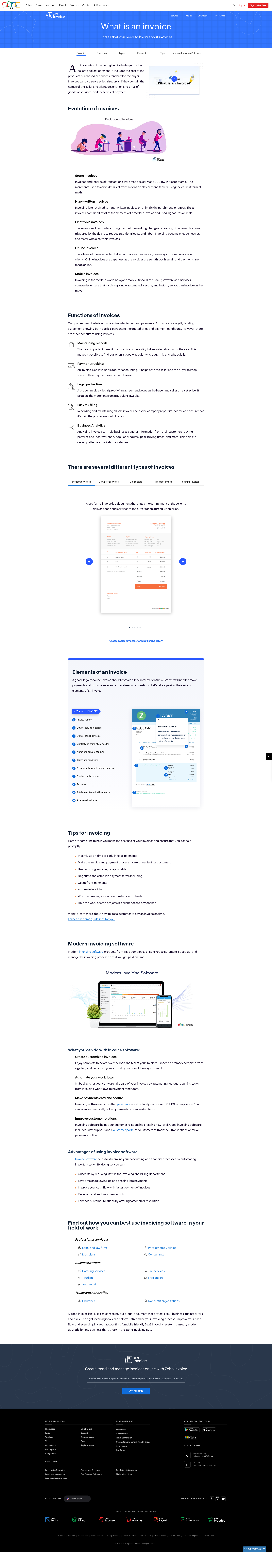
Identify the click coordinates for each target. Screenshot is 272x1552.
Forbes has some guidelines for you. (91, 919)
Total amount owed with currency (91, 792)
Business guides (87, 1437)
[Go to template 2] (132, 627)
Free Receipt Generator (55, 1474)
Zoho (11, 5)
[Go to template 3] (134, 627)
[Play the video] (174, 82)
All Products (100, 5)
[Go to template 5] (140, 627)
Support (84, 1433)
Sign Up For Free (258, 5)
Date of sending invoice (87, 736)
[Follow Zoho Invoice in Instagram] (217, 1499)
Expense (74, 5)
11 (166, 775)
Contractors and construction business (133, 1442)
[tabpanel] (136, 556)
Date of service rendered (87, 728)
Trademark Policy (161, 1536)
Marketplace (50, 1449)
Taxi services (156, 1271)
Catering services (93, 1271)
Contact (61, 1536)
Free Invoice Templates (55, 1470)
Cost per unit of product (86, 776)
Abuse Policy (209, 1536)
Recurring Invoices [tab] (190, 482)
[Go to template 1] (129, 627)
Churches (88, 1301)
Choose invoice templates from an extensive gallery (136, 641)
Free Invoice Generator (90, 1470)
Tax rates (79, 784)
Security (71, 1536)
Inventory (51, 5)
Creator (86, 5)
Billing (29, 5)
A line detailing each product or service (94, 768)
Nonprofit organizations (164, 1301)
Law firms (120, 1450)
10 (166, 768)
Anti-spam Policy (113, 1536)
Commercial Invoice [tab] (109, 482)
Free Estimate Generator (126, 1470)
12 (136, 765)
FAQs (47, 1433)
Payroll (62, 5)
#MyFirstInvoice (87, 1445)
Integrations (50, 1453)
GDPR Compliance (192, 1536)
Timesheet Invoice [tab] (163, 482)
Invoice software (86, 1159)
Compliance (83, 1536)
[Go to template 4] (137, 627)
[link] (86, 5)
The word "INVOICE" (86, 711)
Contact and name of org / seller (91, 744)
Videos (48, 1441)
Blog (83, 1441)
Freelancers (155, 1277)
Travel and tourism (124, 1438)
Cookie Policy (176, 1536)
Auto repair (89, 1284)
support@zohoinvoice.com (204, 1466)
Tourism (87, 1277)
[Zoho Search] (234, 5)
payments (123, 1104)
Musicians (88, 1254)
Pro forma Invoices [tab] (81, 482)
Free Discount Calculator (91, 1474)
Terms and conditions (85, 760)
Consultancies (122, 1434)
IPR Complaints (97, 1536)
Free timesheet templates (56, 1478)
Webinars (49, 1437)
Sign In (242, 5)
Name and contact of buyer (88, 752)
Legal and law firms (95, 1248)
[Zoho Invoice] (55, 15)
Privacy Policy (145, 1536)
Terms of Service (130, 1536)
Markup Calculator (124, 1474)
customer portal (123, 1130)
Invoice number (82, 720)
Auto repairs (121, 1446)
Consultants (156, 1254)
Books (39, 5)
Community (50, 1445)
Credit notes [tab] (136, 482)
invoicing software (91, 951)
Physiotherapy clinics (162, 1248)
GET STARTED (136, 1391)
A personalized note (85, 800)
